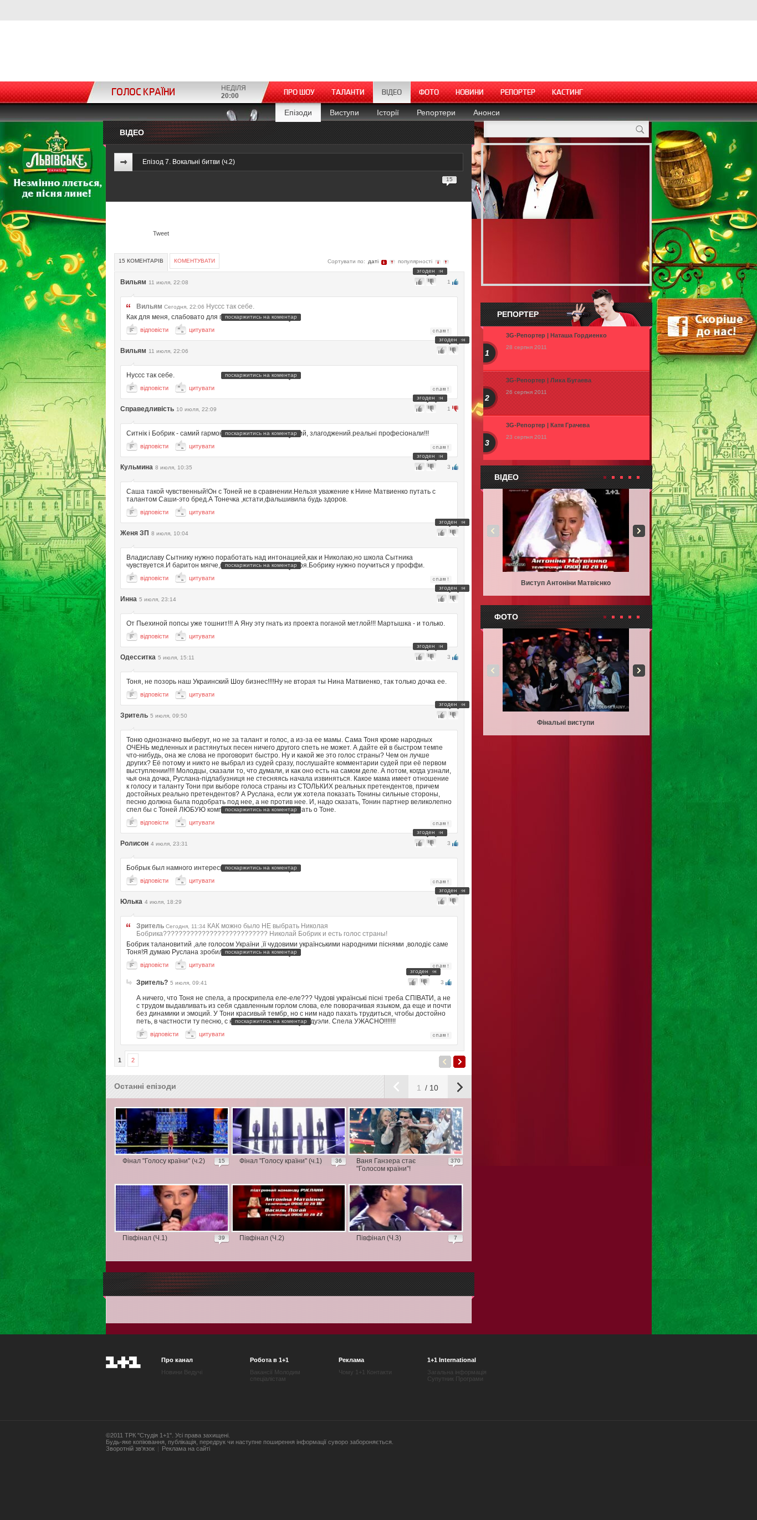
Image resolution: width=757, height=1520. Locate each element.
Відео (392, 92)
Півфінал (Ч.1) (144, 1238)
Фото (429, 92)
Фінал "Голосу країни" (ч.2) (163, 1161)
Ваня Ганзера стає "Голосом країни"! (386, 1165)
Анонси (486, 112)
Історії (388, 112)
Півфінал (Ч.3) (378, 1238)
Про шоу (299, 92)
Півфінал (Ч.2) (261, 1238)
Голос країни (143, 92)
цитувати (201, 329)
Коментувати (194, 261)
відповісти (154, 329)
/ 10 (430, 1087)
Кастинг (567, 92)
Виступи (344, 112)
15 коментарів (141, 261)
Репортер (517, 92)
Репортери (436, 112)
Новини (470, 92)
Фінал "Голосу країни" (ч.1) (280, 1161)
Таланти (348, 92)
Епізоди (298, 112)
